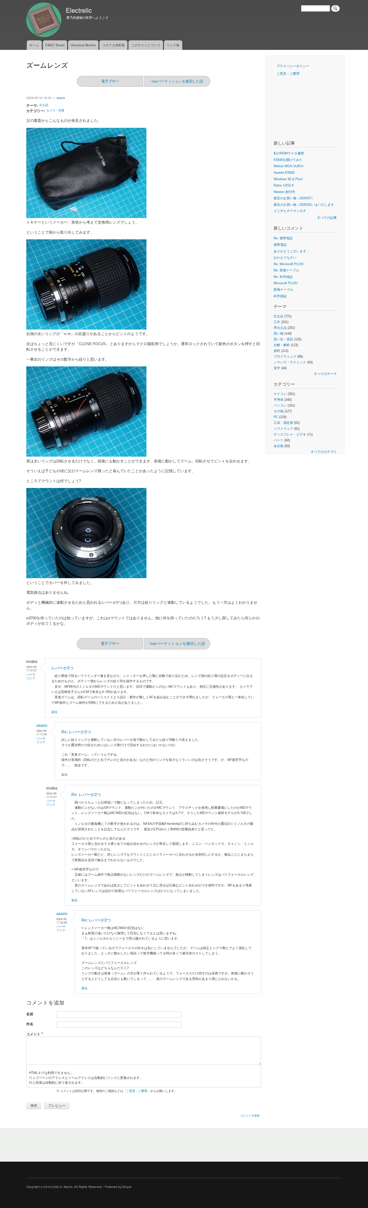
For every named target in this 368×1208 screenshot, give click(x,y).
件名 (29, 1024)
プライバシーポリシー (293, 66)
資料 (277, 351)
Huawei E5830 (284, 172)
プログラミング (285, 356)
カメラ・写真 (55, 110)
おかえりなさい (285, 257)
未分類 (278, 446)
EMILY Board (54, 45)
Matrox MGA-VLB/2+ (289, 166)
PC (276, 417)
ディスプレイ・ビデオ (290, 434)
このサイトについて (145, 45)
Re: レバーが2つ (76, 732)
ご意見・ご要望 (136, 1090)
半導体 (278, 399)
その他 (278, 411)
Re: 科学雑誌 (283, 277)
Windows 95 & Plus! (288, 179)
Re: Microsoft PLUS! (289, 264)
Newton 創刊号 (284, 192)
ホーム (34, 45)
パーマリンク (50, 802)
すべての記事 (327, 218)
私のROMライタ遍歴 (289, 153)
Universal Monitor (83, 45)
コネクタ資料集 (113, 45)
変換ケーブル (283, 289)
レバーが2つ (62, 668)
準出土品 (280, 328)
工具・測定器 (283, 423)
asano (61, 97)
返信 (54, 712)
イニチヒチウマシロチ (290, 211)
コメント (33, 1034)
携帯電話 (280, 245)
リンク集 (172, 45)
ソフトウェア (283, 429)
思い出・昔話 (283, 339)
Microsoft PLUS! (286, 283)
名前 (29, 1014)
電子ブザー (110, 81)
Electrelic (79, 10)
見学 (277, 368)
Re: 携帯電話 (283, 238)
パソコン (280, 405)
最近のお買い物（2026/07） (294, 198)
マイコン (280, 394)
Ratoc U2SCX (284, 185)
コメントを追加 (250, 1115)
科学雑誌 (280, 296)
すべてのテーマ (325, 374)
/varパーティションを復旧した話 (177, 81)
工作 (277, 322)
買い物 (278, 333)
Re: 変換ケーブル (286, 270)
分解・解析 (282, 345)
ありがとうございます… (291, 251)
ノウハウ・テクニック (290, 362)
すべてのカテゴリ (324, 452)
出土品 (43, 105)
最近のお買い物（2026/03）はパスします (304, 205)
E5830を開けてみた (288, 160)
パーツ (278, 440)
